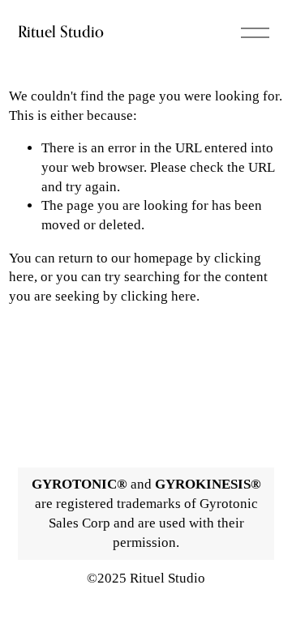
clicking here (158, 296)
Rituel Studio (61, 31)
